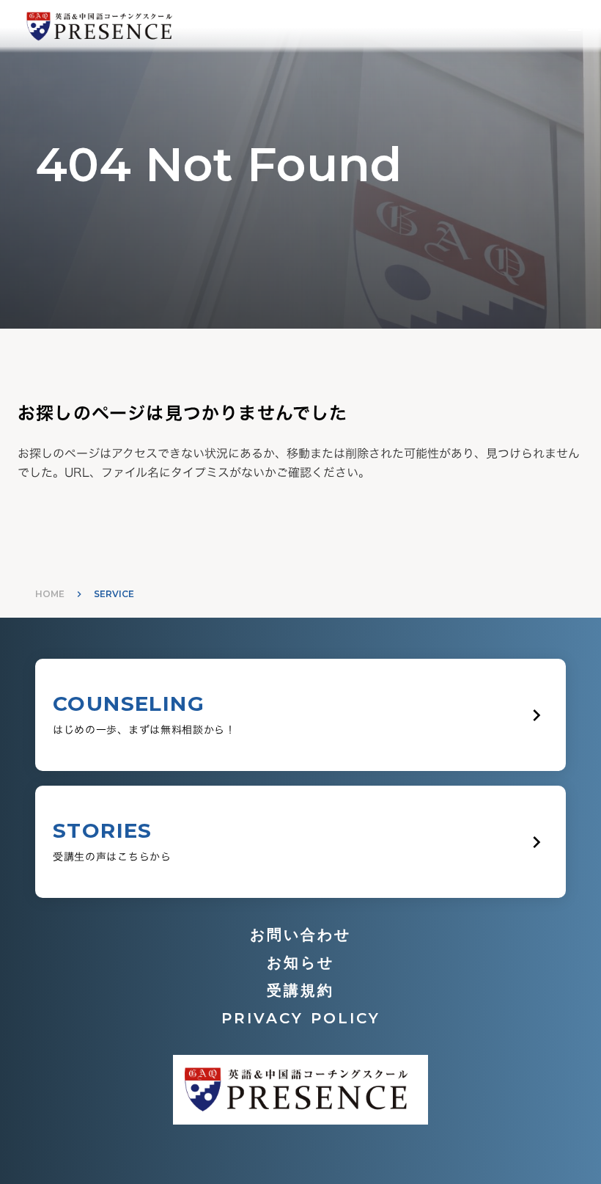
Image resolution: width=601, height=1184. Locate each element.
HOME (49, 593)
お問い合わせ (300, 934)
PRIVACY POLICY (300, 1018)
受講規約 (300, 990)
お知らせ (300, 962)
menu (574, 26)
